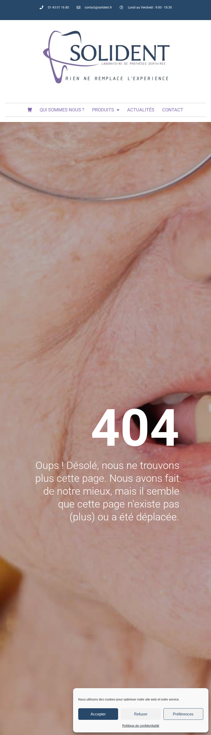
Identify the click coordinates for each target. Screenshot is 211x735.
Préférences (183, 714)
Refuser (140, 714)
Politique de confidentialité (140, 726)
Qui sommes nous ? (62, 109)
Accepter (98, 714)
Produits (103, 109)
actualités (140, 109)
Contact (172, 109)
